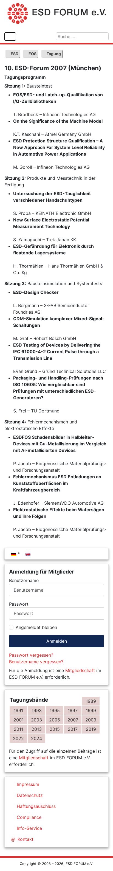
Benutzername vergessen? (36, 661)
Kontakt (25, 839)
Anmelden (56, 641)
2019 (91, 729)
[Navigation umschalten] (10, 36)
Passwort (19, 604)
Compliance (29, 817)
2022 (18, 738)
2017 (73, 729)
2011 (18, 729)
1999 (91, 710)
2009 (90, 720)
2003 (36, 720)
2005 (54, 720)
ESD (14, 53)
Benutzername (24, 580)
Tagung (53, 53)
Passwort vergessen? (31, 655)
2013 (37, 729)
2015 (55, 729)
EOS (32, 53)
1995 (55, 710)
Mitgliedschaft (80, 670)
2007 (72, 720)
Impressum (28, 784)
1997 (73, 710)
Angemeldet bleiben (36, 627)
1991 (18, 710)
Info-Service (29, 828)
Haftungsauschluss (36, 806)
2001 (18, 720)
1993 (37, 710)
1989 (91, 701)
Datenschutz (30, 795)
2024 (36, 738)
